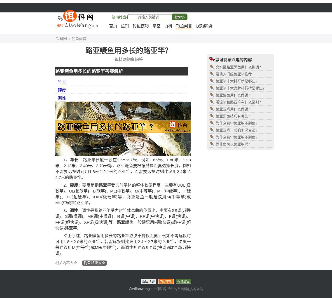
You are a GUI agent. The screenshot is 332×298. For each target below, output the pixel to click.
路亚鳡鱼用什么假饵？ (234, 95)
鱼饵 (125, 26)
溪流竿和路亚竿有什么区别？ (239, 102)
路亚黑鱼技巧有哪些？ (234, 116)
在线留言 (183, 281)
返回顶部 (148, 281)
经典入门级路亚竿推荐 (234, 74)
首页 (113, 26)
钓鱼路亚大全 (94, 263)
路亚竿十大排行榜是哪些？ (237, 81)
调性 (62, 98)
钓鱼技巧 (141, 26)
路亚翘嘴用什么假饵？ (234, 109)
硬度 (62, 90)
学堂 (156, 26)
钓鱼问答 (184, 26)
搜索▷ (180, 17)
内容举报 (166, 281)
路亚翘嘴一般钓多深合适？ (237, 130)
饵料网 (61, 39)
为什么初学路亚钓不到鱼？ (237, 123)
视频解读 (204, 26)
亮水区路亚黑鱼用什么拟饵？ (239, 67)
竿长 (62, 82)
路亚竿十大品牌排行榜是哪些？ (241, 88)
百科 (168, 26)
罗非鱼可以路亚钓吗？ (234, 144)
